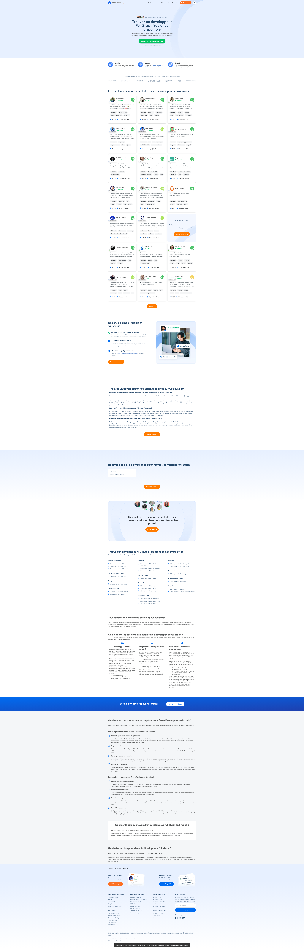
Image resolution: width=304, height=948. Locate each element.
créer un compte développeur (152, 45)
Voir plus (151, 306)
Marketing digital (135, 908)
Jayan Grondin (120, 128)
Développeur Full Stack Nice (178, 581)
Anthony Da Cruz (180, 129)
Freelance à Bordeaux (159, 906)
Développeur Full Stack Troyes (148, 571)
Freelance (110, 868)
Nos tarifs (111, 899)
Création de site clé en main (117, 474)
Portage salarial (112, 922)
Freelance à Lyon (157, 899)
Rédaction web (134, 904)
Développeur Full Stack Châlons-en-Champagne (150, 564)
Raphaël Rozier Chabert (120, 217)
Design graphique (135, 906)
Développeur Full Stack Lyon (118, 566)
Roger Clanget (150, 158)
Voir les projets (152, 3)
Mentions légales (112, 938)
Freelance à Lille (157, 904)
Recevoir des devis (182, 234)
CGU (133, 938)
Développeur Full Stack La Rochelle (150, 601)
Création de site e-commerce (138, 899)
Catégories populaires (137, 894)
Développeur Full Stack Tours (118, 594)
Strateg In (148, 247)
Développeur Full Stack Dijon (118, 576)
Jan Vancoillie (120, 187)
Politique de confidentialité (124, 938)
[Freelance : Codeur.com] (116, 2)
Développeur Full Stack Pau (147, 603)
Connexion (175, 3)
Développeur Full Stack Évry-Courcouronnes (182, 591)
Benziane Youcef (150, 276)
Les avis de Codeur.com (114, 906)
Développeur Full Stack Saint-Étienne (120, 569)
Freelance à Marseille (159, 901)
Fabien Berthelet (150, 99)
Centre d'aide (156, 915)
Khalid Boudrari (120, 158)
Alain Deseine (179, 188)
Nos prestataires (112, 920)
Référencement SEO (136, 901)
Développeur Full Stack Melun (178, 589)
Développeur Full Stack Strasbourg (150, 568)
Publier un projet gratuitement (152, 41)
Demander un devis (113, 913)
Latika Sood (179, 99)
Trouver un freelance (175, 704)
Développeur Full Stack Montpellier (180, 564)
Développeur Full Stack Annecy (118, 564)
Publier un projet (185, 3)
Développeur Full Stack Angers (179, 574)
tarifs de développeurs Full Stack (127, 353)
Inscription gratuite (164, 3)
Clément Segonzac (122, 248)
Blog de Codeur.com (113, 904)
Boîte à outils (111, 901)
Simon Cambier (180, 247)
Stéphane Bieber (180, 158)
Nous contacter (157, 918)
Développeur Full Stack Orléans (119, 591)
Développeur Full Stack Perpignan (179, 566)
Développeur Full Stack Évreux (148, 591)
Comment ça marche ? (159, 913)
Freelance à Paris (157, 897)
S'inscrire (185, 910)
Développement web (136, 897)
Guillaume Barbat (150, 217)
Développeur (118, 868)
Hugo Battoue (120, 99)
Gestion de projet (135, 913)
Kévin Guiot (149, 128)
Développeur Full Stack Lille (148, 578)
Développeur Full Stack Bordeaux (149, 598)
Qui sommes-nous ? (113, 897)
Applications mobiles (136, 910)
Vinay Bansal (179, 276)
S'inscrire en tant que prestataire (117, 918)
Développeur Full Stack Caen (148, 586)
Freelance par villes (159, 894)
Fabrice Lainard (121, 277)
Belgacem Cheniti (151, 187)
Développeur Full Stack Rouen (148, 588)
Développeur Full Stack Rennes (118, 584)
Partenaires (111, 924)
